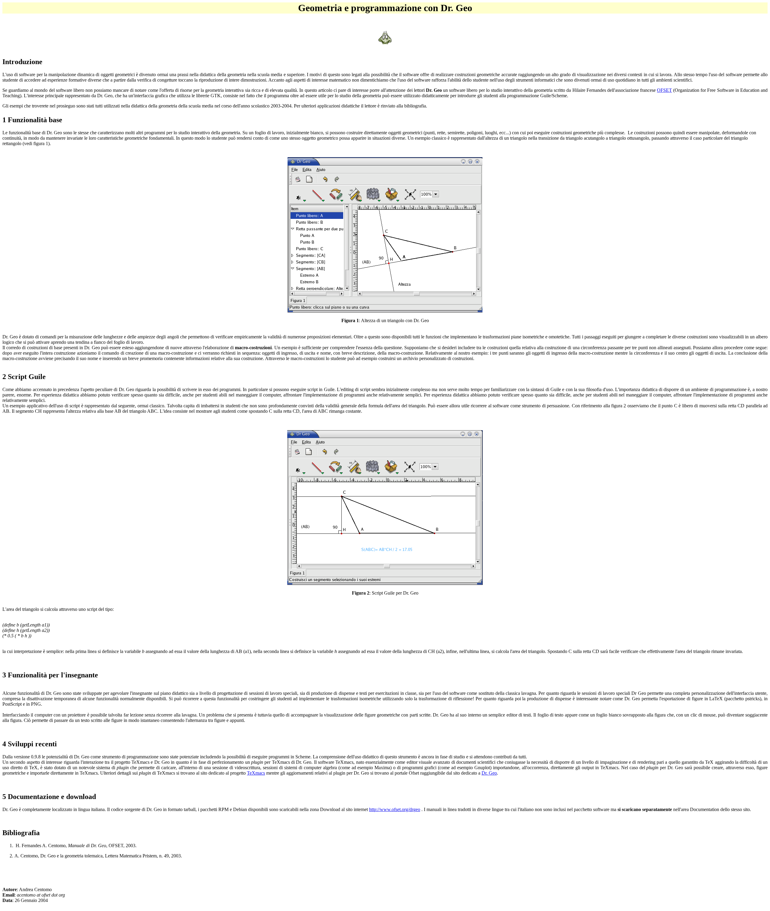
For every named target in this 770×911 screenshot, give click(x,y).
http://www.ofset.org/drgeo (394, 809)
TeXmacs (256, 773)
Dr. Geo (489, 773)
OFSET (664, 90)
